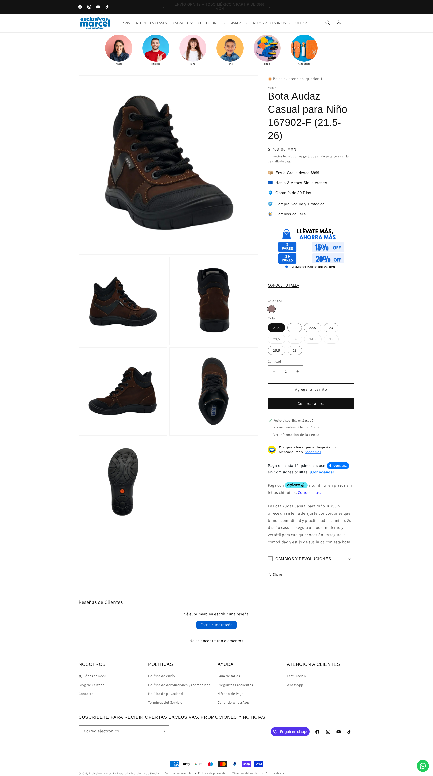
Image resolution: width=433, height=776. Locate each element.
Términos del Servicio (165, 702)
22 (295, 327)
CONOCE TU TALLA (283, 285)
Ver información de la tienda (296, 434)
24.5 (315, 340)
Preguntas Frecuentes (235, 685)
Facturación (296, 676)
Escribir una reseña (216, 624)
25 (334, 340)
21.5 (276, 327)
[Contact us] (423, 766)
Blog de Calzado (92, 685)
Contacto (86, 693)
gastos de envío (314, 156)
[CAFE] (271, 308)
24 (297, 340)
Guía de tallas (229, 676)
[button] (182, 23)
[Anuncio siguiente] (269, 7)
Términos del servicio (246, 773)
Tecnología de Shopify (145, 773)
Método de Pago (231, 693)
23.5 (279, 340)
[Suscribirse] (163, 731)
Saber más (313, 451)
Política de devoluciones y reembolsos (179, 685)
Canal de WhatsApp (233, 702)
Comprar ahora (311, 403)
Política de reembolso (179, 773)
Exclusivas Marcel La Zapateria (109, 773)
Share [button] (277, 574)
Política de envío (161, 676)
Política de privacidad (165, 693)
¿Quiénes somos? (92, 676)
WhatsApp (295, 685)
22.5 (312, 327)
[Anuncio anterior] (163, 7)
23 (331, 327)
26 (295, 350)
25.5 (276, 350)
